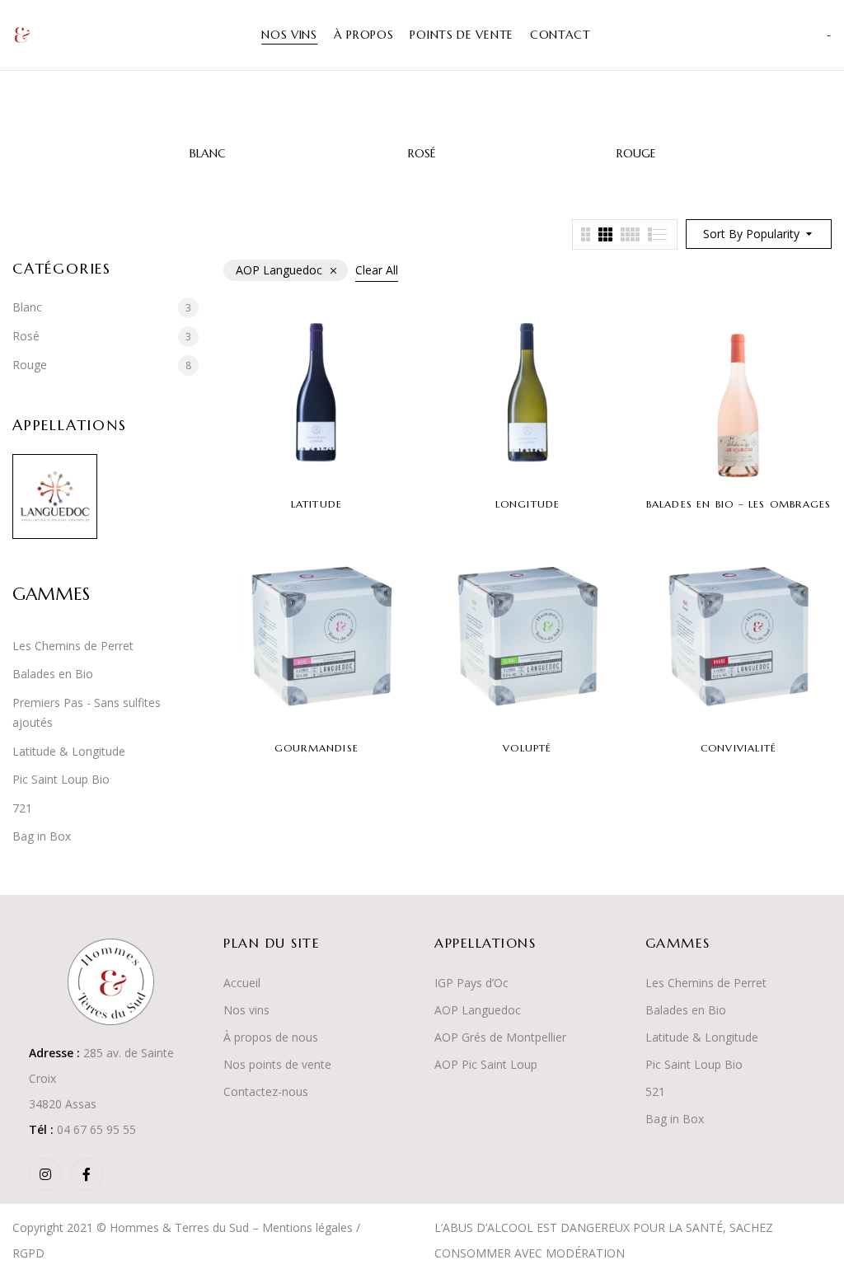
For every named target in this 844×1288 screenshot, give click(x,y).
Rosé (422, 154)
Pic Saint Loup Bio (61, 779)
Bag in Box (41, 836)
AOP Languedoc (477, 1010)
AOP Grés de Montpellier (500, 1037)
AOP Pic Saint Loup (485, 1064)
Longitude (527, 504)
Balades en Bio (52, 673)
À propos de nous (270, 1037)
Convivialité (738, 748)
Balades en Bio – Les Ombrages (739, 504)
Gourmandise (316, 748)
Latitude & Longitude (68, 751)
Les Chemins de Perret (73, 645)
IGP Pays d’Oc (471, 983)
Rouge (636, 154)
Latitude (317, 504)
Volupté (527, 748)
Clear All (376, 270)
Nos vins (246, 1010)
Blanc (208, 154)
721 (22, 808)
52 (652, 1091)
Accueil (241, 983)
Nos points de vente (277, 1064)
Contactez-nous (265, 1091)
